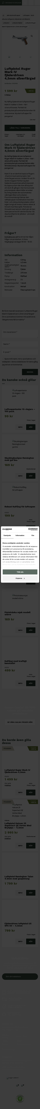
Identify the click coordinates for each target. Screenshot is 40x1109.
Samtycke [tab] (7, 535)
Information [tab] (20, 535)
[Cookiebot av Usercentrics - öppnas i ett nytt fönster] (28, 529)
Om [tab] (32, 535)
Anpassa (19, 578)
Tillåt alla (20, 572)
